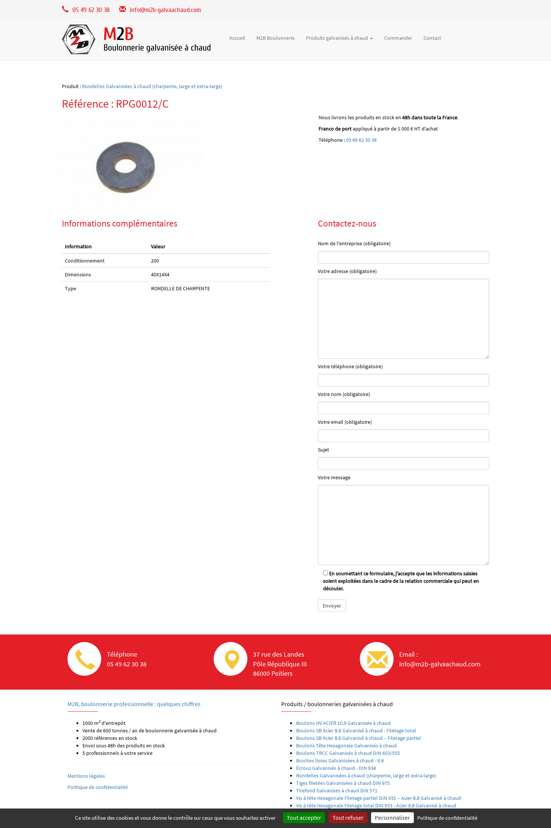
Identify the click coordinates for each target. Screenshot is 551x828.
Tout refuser (348, 817)
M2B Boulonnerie (275, 37)
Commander (398, 37)
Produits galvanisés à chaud (337, 37)
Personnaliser (392, 817)
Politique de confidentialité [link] (447, 817)
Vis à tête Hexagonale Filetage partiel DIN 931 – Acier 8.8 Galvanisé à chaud (378, 798)
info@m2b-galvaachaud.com (165, 10)
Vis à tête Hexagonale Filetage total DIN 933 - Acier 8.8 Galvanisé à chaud (376, 805)
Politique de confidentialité (97, 787)
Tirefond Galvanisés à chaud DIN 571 (336, 790)
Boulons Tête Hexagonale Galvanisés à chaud (346, 745)
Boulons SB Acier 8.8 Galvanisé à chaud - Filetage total (356, 730)
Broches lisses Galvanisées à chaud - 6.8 (340, 760)
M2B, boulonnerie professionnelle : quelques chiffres (134, 704)
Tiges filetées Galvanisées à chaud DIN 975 (343, 783)
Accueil (237, 37)
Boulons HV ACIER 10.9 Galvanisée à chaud (343, 723)
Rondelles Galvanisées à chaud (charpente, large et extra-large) (152, 86)
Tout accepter (304, 817)
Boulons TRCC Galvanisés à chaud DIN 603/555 (348, 753)
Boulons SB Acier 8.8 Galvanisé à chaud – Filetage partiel (358, 738)
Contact (432, 37)
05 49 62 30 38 (361, 139)
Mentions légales (86, 775)
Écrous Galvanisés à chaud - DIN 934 (336, 768)
